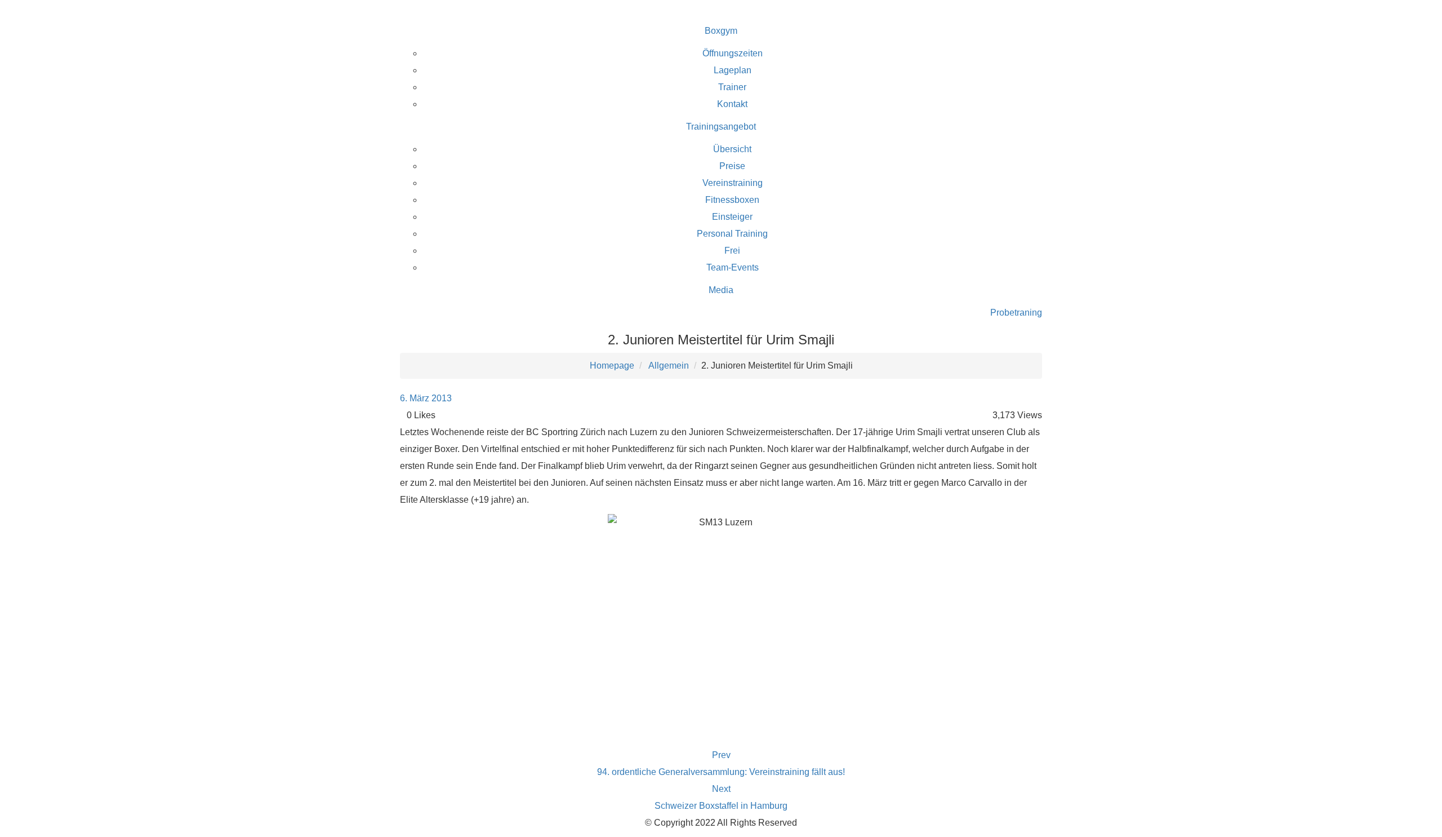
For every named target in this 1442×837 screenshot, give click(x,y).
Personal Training (732, 233)
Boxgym (721, 31)
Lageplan (732, 70)
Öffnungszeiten (732, 53)
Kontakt (732, 104)
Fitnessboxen (732, 200)
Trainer (732, 87)
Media (721, 290)
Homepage (612, 365)
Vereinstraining (732, 183)
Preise (732, 166)
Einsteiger (732, 217)
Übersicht (732, 149)
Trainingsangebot (721, 126)
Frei (732, 250)
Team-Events (732, 267)
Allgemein (668, 365)
